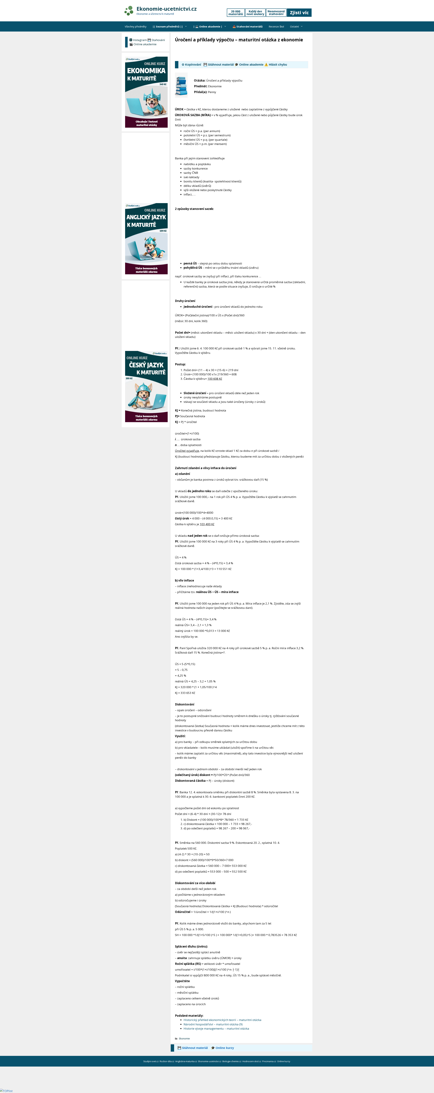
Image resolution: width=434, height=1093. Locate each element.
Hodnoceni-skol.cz (252, 1061)
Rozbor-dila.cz (167, 1061)
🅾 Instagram (138, 40)
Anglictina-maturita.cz (186, 1061)
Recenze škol (276, 26)
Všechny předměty (135, 26)
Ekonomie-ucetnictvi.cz (166, 8)
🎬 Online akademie (142, 44)
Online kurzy (284, 1061)
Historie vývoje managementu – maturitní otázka (216, 1028)
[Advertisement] (236, 52)
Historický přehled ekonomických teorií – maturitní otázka (222, 1020)
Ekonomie (184, 1038)
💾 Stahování (156, 40)
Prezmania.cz (269, 1061)
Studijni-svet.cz (151, 1061)
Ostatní (294, 26)
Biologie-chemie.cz (232, 1061)
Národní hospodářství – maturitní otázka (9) (213, 1024)
